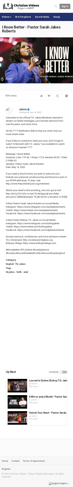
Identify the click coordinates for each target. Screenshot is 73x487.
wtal (26, 272)
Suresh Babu (42, 16)
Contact (15, 461)
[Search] (56, 6)
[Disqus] (36, 324)
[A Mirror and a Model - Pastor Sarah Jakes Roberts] (17, 402)
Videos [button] (6, 16)
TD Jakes (20, 264)
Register (6, 469)
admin (23, 109)
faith (19, 272)
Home (5, 461)
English (10, 264)
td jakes (10, 272)
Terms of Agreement (34, 461)
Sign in (64, 6)
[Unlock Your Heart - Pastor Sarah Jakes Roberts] (17, 418)
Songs (56, 16)
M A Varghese (23, 16)
